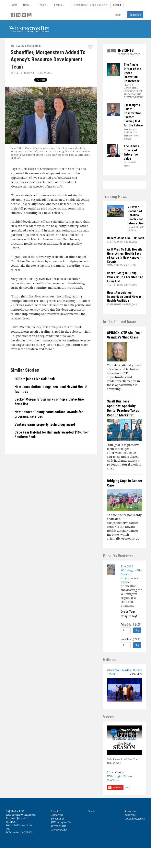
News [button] (26, 4)
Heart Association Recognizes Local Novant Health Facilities (124, 297)
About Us (56, 811)
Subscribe (130, 811)
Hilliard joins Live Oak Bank (35, 379)
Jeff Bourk (130, 129)
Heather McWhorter (130, 87)
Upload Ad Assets (134, 818)
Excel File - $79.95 (130, 639)
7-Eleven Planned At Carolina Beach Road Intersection (136, 215)
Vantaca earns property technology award (45, 424)
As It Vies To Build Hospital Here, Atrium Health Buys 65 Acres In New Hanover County (125, 255)
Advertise (130, 815)
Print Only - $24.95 (131, 624)
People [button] (42, 4)
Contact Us (57, 815)
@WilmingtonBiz (61, 822)
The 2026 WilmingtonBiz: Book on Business (131, 572)
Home (14, 4)
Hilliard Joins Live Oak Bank (125, 238)
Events (91, 811)
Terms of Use (58, 826)
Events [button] (58, 4)
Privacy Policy (59, 829)
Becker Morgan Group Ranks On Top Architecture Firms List (125, 277)
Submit (117, 4)
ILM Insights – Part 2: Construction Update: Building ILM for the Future (134, 115)
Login (118, 14)
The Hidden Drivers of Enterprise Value (131, 152)
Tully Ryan (130, 162)
